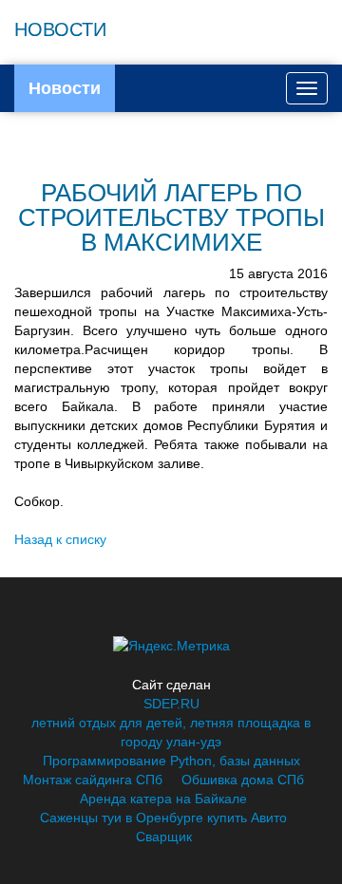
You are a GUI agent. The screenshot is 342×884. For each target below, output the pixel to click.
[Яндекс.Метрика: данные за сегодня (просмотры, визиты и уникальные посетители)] (171, 645)
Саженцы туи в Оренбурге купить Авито (163, 817)
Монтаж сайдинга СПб (92, 779)
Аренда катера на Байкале (163, 798)
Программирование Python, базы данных (171, 760)
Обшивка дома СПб (242, 779)
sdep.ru (171, 703)
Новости (64, 88)
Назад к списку (60, 539)
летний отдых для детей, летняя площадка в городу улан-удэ (171, 732)
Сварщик (164, 836)
